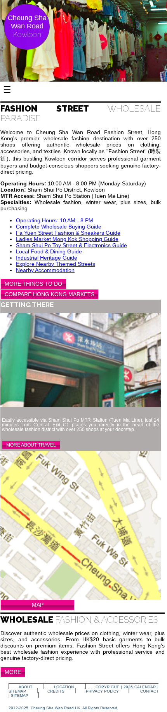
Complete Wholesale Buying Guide (58, 226)
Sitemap (17, 691)
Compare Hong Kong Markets (49, 294)
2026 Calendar (140, 687)
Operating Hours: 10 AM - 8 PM (54, 220)
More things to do (33, 284)
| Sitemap (18, 695)
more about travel (31, 445)
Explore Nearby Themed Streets (55, 264)
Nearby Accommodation (45, 270)
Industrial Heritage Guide (46, 258)
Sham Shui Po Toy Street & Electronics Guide (71, 245)
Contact (149, 691)
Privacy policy (102, 691)
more (13, 672)
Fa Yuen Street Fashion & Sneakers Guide (68, 233)
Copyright (107, 687)
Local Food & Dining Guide (49, 251)
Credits (55, 691)
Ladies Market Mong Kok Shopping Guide (67, 239)
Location (64, 687)
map (37, 605)
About (25, 687)
